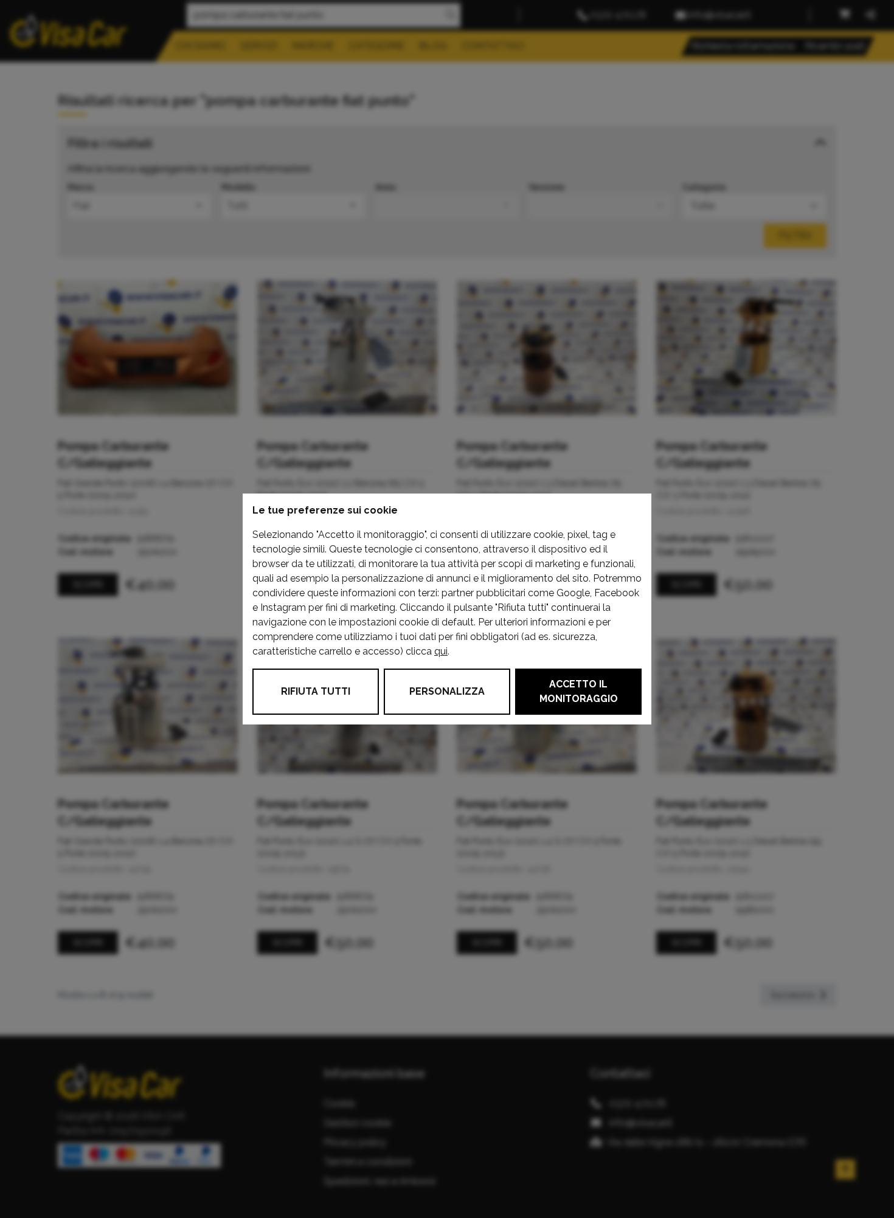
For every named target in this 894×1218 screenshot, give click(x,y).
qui (441, 651)
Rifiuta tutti (315, 691)
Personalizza (447, 691)
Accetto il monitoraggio (578, 691)
